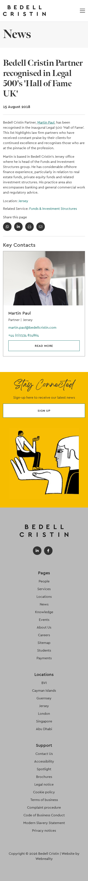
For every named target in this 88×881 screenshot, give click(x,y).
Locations (44, 596)
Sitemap (44, 642)
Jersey (23, 201)
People (44, 581)
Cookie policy (44, 792)
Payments (44, 658)
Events (44, 619)
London (44, 713)
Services (44, 589)
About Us (44, 627)
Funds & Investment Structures (53, 208)
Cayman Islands (44, 690)
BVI (44, 683)
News (44, 604)
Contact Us (44, 753)
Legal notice (44, 784)
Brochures (44, 777)
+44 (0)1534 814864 (23, 335)
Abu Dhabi (44, 729)
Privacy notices (44, 830)
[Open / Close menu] (82, 11)
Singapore (44, 721)
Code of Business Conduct (44, 815)
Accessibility (44, 761)
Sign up (44, 411)
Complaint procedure (44, 807)
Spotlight (44, 769)
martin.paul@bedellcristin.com (32, 327)
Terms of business (44, 800)
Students (44, 650)
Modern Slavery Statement (44, 823)
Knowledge (44, 612)
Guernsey (44, 698)
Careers (44, 635)
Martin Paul (45, 122)
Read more (44, 346)
